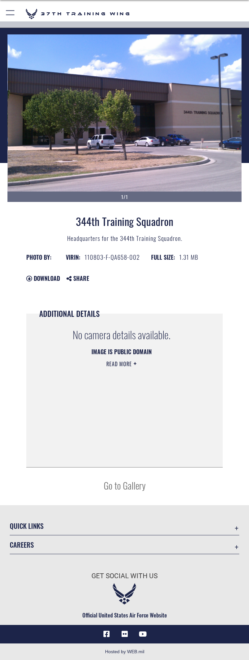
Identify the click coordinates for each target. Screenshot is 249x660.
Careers (22, 545)
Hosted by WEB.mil (124, 651)
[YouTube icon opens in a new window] (143, 634)
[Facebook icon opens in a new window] (106, 634)
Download (46, 278)
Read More (120, 364)
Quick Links (26, 526)
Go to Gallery (125, 485)
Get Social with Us (124, 576)
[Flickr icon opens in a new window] (124, 634)
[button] (10, 14)
